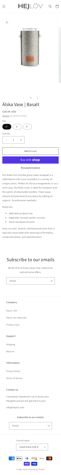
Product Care (13, 324)
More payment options (30, 167)
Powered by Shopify (37, 469)
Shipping (5, 116)
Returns (10, 351)
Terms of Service (14, 378)
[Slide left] (23, 97)
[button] (3, 6)
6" (17, 126)
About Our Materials (16, 317)
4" (27, 126)
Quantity (6, 133)
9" (7, 126)
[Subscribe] (51, 281)
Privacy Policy (13, 371)
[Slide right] (37, 97)
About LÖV (11, 310)
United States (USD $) (28, 447)
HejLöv (25, 469)
